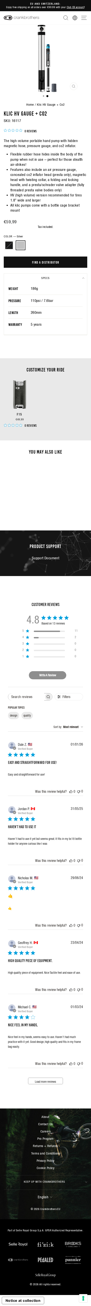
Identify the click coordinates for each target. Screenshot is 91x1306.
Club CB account (75, 7)
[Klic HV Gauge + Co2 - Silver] (22, 510)
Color (13, 236)
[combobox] (68, 727)
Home (30, 104)
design (13, 715)
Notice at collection (23, 1300)
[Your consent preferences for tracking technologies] (83, 1298)
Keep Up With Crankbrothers (44, 1181)
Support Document (45, 558)
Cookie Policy (45, 1168)
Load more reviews (45, 1081)
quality (27, 715)
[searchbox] (26, 696)
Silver (20, 245)
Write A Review (47, 675)
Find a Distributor (45, 262)
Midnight (9, 245)
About (45, 1117)
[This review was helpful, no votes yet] (70, 791)
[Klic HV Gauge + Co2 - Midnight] (17, 510)
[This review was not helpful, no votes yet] (78, 791)
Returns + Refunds (45, 1146)
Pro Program (45, 1138)
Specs (45, 278)
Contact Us (45, 1124)
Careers (45, 1131)
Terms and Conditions (45, 1153)
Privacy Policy (46, 1160)
